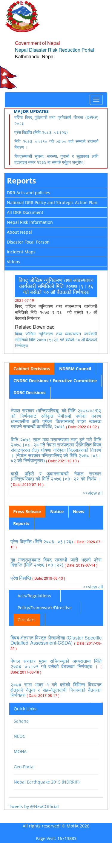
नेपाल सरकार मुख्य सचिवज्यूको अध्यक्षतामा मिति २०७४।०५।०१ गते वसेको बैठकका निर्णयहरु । (56, 665)
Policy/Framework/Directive (45, 608)
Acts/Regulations (34, 596)
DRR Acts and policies (28, 192)
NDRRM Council (75, 368)
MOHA (20, 751)
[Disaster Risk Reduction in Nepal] (22, 16)
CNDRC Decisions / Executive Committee (55, 380)
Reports (21, 180)
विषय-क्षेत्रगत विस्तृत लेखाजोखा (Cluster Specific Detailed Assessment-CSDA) (56, 642)
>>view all (93, 493)
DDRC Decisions (29, 392)
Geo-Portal (24, 766)
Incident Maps (21, 252)
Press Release (27, 511)
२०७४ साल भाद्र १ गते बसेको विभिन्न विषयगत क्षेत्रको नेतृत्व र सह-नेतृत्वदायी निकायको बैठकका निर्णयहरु (56, 689)
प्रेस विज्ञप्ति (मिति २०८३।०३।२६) (40, 132)
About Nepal (19, 232)
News (78, 511)
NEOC (19, 736)
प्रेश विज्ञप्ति (37, 577)
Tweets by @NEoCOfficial (34, 806)
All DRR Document (25, 212)
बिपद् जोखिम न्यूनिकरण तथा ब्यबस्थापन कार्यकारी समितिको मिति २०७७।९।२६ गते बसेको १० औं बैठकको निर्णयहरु (56, 339)
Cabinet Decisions (31, 368)
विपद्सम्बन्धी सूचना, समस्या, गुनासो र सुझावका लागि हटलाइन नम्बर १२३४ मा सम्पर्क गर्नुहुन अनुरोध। (56, 159)
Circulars (27, 619)
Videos (13, 261)
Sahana (21, 721)
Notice (57, 511)
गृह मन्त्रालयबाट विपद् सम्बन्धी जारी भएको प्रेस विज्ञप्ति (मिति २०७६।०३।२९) (56, 562)
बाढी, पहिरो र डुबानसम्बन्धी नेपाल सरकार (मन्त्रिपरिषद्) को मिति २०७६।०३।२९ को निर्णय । (56, 478)
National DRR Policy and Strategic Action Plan (52, 202)
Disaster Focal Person (28, 242)
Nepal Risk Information (30, 222)
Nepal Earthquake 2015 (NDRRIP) (46, 782)
